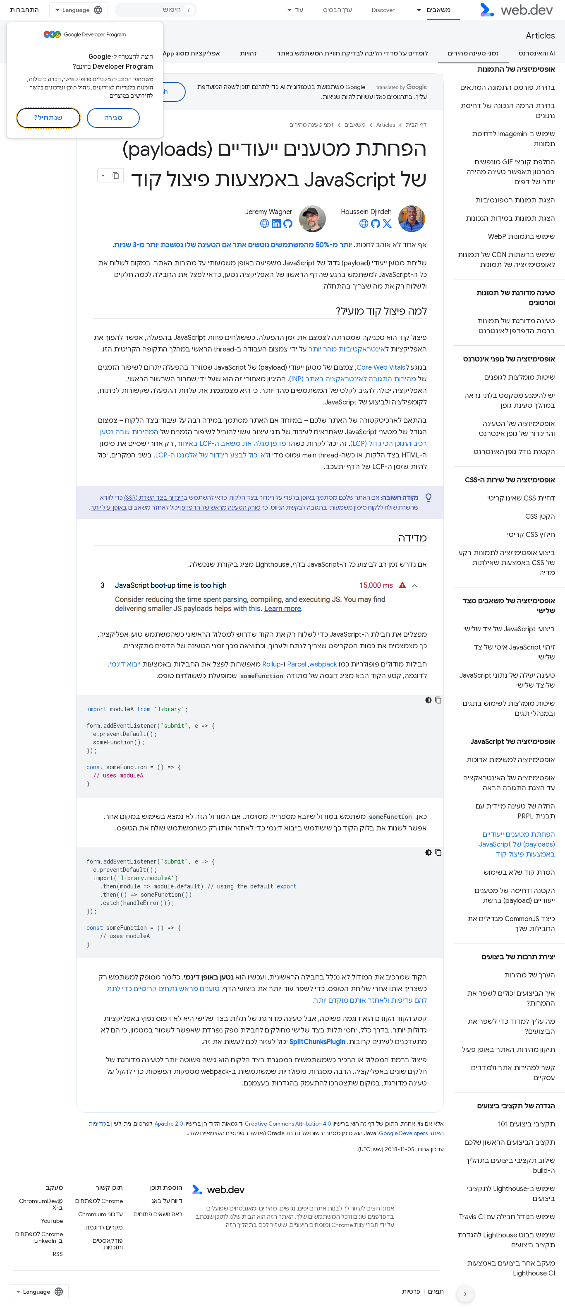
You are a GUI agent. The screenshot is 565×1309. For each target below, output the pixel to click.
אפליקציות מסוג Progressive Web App (166, 53)
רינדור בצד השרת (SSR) (154, 497)
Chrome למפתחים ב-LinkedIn (39, 1237)
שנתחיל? (48, 118)
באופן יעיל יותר (109, 507)
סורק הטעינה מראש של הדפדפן (220, 507)
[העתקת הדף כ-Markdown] (116, 175)
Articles (540, 36)
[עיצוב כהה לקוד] (428, 700)
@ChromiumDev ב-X (41, 1204)
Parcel (296, 664)
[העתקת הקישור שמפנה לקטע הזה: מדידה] (390, 539)
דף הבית (416, 124)
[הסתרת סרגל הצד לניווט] (465, 1294)
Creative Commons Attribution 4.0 (288, 1123)
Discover (383, 10)
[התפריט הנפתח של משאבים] (416, 10)
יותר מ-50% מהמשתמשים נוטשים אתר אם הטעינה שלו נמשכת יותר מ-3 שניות (233, 245)
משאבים (438, 10)
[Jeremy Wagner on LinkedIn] (276, 226)
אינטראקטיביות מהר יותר (347, 349)
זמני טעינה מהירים (473, 53)
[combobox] (156, 9)
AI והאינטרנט (537, 53)
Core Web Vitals (381, 367)
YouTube (52, 1221)
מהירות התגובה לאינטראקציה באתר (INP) (352, 379)
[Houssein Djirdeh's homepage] (364, 226)
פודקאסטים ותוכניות (107, 1244)
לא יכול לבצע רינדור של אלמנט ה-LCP (212, 455)
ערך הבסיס (337, 10)
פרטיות (411, 1291)
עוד (298, 10)
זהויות (248, 53)
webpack (323, 664)
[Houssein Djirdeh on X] (387, 226)
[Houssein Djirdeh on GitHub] (375, 226)
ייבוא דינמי (125, 664)
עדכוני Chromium (100, 1214)
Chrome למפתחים (99, 1201)
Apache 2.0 (169, 1123)
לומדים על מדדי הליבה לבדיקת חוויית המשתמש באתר (352, 53)
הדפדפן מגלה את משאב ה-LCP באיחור (236, 444)
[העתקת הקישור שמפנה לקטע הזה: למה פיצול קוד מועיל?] (328, 312)
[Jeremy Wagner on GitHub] (287, 226)
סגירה (113, 118)
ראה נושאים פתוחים (158, 1214)
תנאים (436, 1291)
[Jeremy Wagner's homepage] (264, 226)
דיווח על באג (166, 1201)
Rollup (271, 664)
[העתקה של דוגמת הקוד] (438, 700)
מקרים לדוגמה (104, 1227)
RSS (58, 1254)
